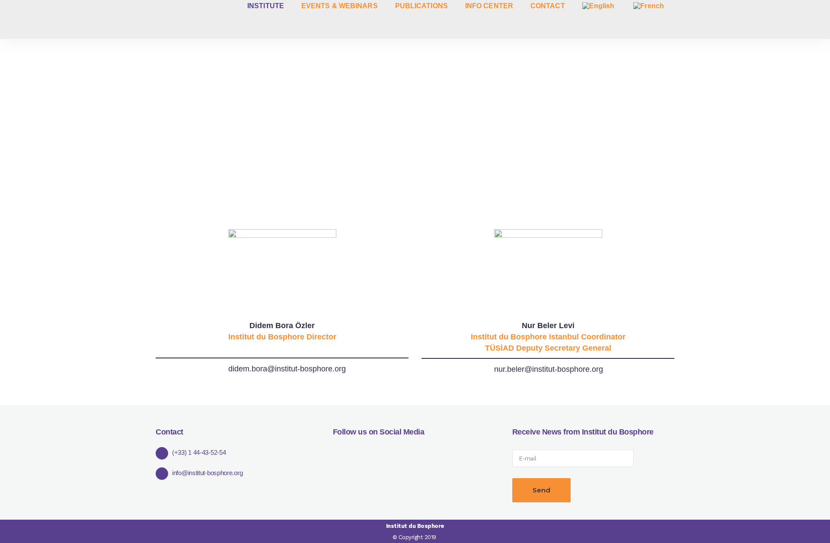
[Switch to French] (649, 6)
